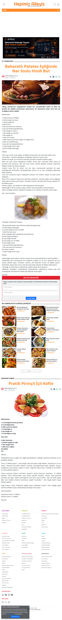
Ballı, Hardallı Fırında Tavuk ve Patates (52, 349)
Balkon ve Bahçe (45, 565)
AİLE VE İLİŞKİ (5, 510)
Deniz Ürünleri (5, 583)
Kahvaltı (4, 561)
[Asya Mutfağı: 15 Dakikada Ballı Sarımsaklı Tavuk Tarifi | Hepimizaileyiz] (9, 363)
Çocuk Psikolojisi (6, 547)
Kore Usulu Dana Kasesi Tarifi (52, 339)
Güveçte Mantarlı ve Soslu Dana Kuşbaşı (51, 360)
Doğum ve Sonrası (26, 518)
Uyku (42, 522)
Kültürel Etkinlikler (45, 545)
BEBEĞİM (43, 510)
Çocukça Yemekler (6, 578)
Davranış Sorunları (6, 538)
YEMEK (3, 553)
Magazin (43, 538)
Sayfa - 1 (30, 371)
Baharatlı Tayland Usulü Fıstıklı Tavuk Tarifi (23, 339)
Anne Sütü (43, 516)
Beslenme (24, 520)
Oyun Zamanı (44, 527)
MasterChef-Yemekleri (7, 587)
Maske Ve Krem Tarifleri (27, 556)
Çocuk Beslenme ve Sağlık (8, 540)
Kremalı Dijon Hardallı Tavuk (52, 318)
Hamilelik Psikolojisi (26, 527)
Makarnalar (4, 574)
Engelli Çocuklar (6, 536)
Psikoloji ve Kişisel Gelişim (28, 543)
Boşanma (4, 522)
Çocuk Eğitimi (5, 545)
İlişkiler (3, 518)
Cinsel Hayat (5, 514)
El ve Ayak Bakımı (26, 567)
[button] (4, 4)
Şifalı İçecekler (5, 580)
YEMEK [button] (5, 10)
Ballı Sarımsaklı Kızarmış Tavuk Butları (23, 360)
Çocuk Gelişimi (5, 549)
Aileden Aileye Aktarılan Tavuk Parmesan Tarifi (23, 318)
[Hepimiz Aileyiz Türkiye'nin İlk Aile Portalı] (29, 4)
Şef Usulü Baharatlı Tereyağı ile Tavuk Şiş (23, 308)
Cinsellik (24, 522)
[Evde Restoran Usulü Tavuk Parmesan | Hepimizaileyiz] (9, 321)
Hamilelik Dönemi (26, 514)
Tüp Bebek (24, 529)
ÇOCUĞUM (4, 533)
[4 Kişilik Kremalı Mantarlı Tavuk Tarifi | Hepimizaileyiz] (38, 310)
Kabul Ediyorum (15, 616)
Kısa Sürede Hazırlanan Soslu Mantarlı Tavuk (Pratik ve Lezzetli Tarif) (52, 309)
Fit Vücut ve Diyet (26, 565)
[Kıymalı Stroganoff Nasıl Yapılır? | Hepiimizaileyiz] (9, 331)
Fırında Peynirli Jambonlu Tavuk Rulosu (52, 329)
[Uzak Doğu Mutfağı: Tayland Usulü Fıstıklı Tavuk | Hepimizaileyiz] (9, 342)
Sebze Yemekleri (6, 567)
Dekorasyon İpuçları (46, 567)
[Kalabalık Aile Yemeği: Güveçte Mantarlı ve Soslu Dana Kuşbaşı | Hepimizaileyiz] (38, 363)
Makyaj (23, 563)
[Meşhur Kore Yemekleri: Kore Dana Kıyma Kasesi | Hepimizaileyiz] (38, 342)
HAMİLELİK (24, 510)
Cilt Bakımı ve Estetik (27, 561)
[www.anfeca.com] (31, 47)
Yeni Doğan (44, 518)
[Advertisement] (31, 24)
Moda (23, 569)
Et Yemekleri (5, 558)
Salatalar (4, 585)
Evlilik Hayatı (5, 516)
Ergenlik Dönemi (6, 543)
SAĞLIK (23, 533)
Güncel (43, 540)
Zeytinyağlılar (5, 572)
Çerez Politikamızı (10, 614)
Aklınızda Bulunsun (46, 543)
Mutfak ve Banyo (45, 563)
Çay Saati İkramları (6, 556)
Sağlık (42, 520)
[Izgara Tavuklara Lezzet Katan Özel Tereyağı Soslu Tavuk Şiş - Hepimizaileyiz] (9, 310)
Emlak (42, 536)
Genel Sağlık (25, 545)
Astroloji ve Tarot (45, 549)
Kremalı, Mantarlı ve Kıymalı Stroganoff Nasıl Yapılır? (22, 329)
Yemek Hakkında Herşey (8, 565)
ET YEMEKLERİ (21, 311)
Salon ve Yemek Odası (46, 556)
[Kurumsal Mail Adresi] (3, 602)
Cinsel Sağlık (25, 547)
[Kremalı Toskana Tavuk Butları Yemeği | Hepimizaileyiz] (9, 352)
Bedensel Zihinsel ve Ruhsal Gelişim (50, 514)
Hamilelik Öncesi (26, 516)
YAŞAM (43, 533)
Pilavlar (3, 569)
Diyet (23, 540)
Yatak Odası (44, 561)
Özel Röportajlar (45, 547)
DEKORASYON (45, 553)
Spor (23, 524)
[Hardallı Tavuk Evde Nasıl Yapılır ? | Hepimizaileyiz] (38, 321)
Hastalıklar (24, 538)
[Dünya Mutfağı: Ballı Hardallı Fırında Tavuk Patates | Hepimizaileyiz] (38, 352)
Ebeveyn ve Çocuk (6, 520)
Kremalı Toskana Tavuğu (21, 349)
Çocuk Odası (44, 558)
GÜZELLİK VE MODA (27, 553)
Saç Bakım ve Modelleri (27, 558)
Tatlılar (3, 563)
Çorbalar (4, 576)
